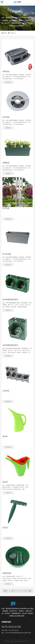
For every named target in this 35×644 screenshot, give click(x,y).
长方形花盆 (6, 254)
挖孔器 (5, 528)
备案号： (13, 641)
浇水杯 (5, 482)
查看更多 (8, 82)
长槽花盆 (5, 163)
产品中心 (13, 33)
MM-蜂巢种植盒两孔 (10, 299)
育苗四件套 (6, 573)
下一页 (24, 591)
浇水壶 (5, 436)
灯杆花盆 (5, 117)
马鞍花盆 (5, 71)
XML (28, 641)
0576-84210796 (11, 626)
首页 (4, 33)
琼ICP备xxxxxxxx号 (20, 641)
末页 (30, 591)
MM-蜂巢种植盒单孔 (10, 345)
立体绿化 (5, 391)
